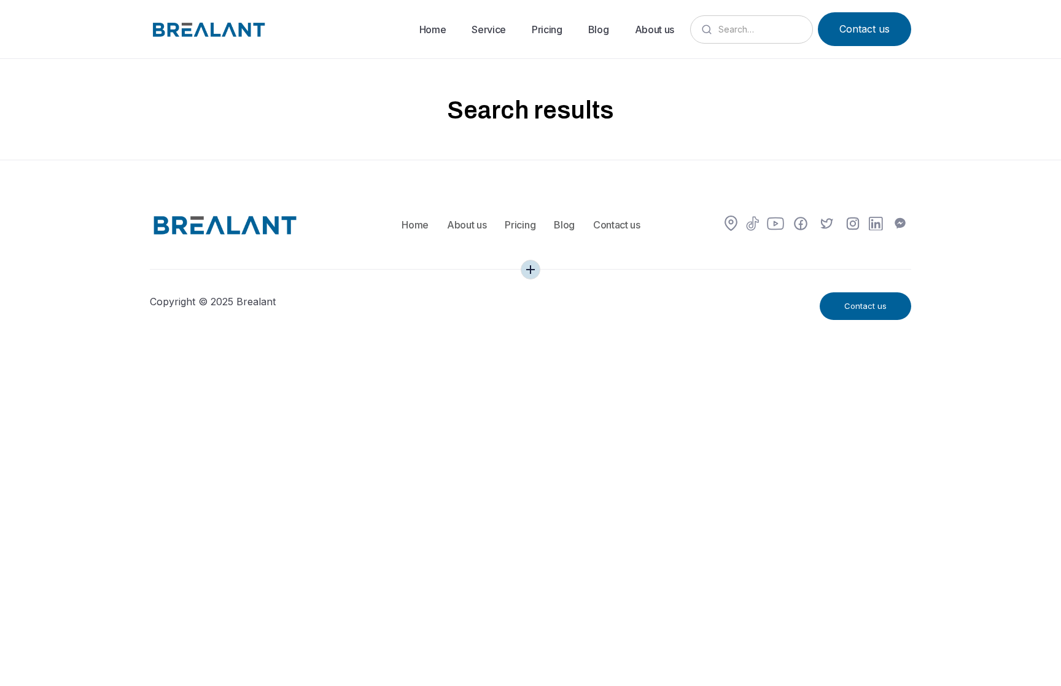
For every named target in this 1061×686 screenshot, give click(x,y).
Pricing (547, 29)
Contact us (864, 29)
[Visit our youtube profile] (775, 225)
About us (654, 29)
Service (489, 29)
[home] (208, 28)
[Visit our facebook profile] (800, 224)
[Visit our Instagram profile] (853, 225)
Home (432, 29)
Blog (598, 29)
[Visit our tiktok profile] (753, 225)
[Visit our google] (731, 224)
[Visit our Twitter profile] (827, 225)
